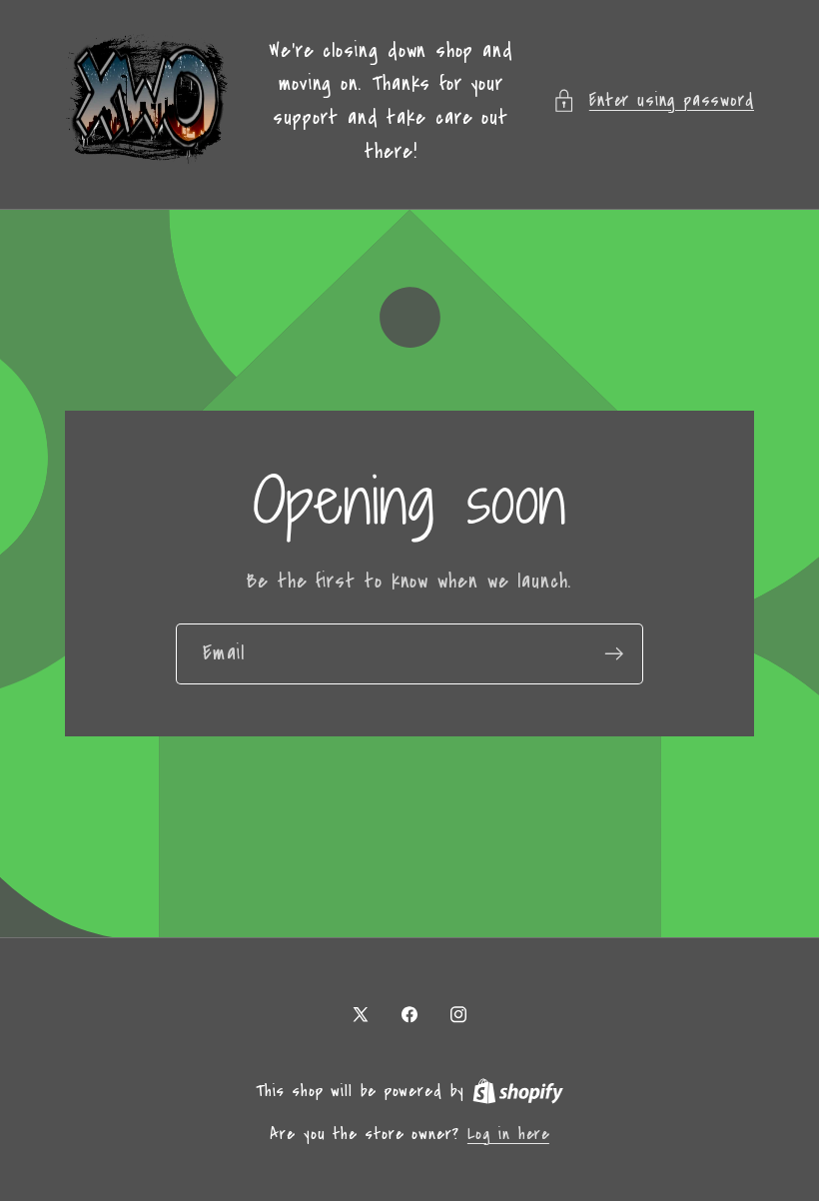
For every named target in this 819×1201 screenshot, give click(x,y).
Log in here (508, 1134)
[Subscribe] (613, 653)
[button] (653, 100)
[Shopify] (517, 1091)
